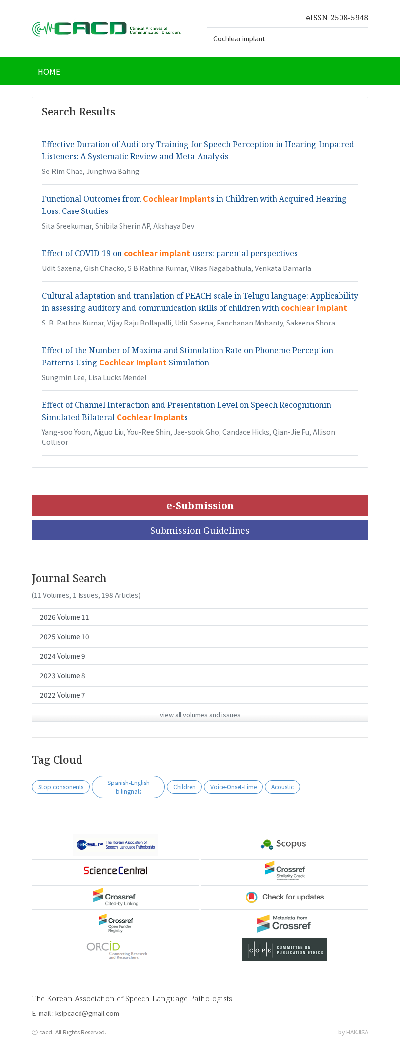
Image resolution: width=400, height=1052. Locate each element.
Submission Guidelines (200, 530)
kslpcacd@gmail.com (87, 1013)
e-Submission (200, 505)
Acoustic (282, 787)
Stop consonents (60, 787)
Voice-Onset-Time (233, 787)
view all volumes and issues (200, 714)
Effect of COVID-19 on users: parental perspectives (170, 253)
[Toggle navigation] (356, 71)
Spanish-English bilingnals (128, 786)
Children (184, 787)
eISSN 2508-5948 (337, 17)
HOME (49, 71)
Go (357, 38)
